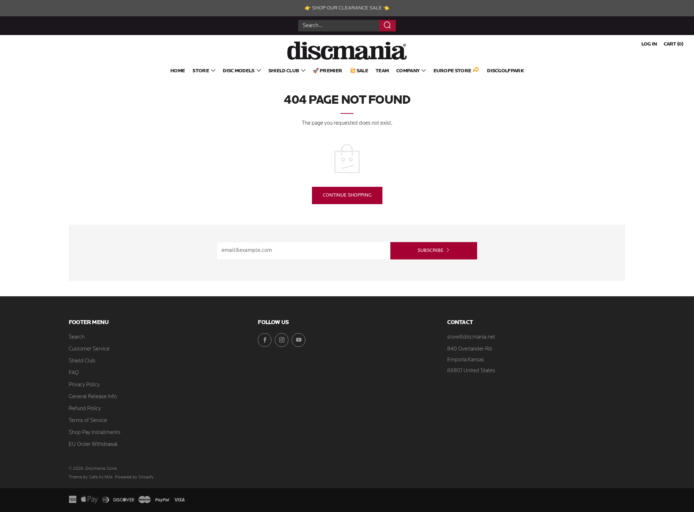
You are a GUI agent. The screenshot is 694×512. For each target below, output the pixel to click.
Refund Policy (85, 409)
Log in (649, 44)
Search (77, 337)
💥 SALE (359, 71)
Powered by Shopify (134, 477)
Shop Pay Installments (94, 432)
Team (382, 71)
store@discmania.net (471, 337)
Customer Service (89, 349)
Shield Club (283, 71)
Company (407, 71)
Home (177, 71)
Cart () (673, 44)
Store (200, 71)
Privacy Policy (84, 385)
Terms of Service (88, 420)
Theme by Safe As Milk (91, 477)
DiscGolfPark (505, 71)
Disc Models (238, 71)
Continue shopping (347, 195)
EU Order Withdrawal (93, 444)
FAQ (74, 373)
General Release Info (93, 397)
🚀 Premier (327, 71)
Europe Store (452, 71)
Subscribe (430, 250)
